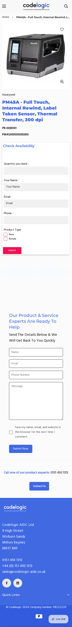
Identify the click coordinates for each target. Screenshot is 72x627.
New (11, 234)
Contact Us (39, 486)
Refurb (12, 239)
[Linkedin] (17, 583)
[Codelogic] (36, 6)
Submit (12, 250)
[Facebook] (6, 583)
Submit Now (20, 448)
